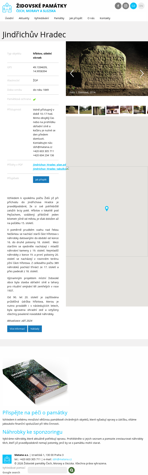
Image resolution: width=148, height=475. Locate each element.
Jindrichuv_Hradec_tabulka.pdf (52, 169)
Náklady (35, 328)
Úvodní (9, 18)
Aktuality (24, 18)
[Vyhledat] (71, 470)
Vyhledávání (41, 18)
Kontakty (105, 18)
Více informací (17, 328)
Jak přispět (75, 18)
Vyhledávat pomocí (14, 467)
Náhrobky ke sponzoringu (32, 431)
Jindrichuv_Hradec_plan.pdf (50, 165)
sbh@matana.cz (62, 459)
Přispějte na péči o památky (35, 412)
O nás (91, 18)
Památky (59, 18)
